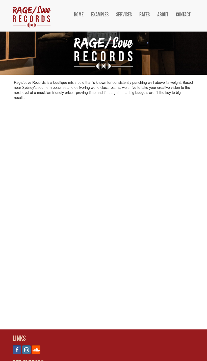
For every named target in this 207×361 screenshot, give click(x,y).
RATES (144, 14)
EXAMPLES (100, 14)
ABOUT (162, 14)
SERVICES (124, 14)
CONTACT (183, 14)
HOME (79, 14)
